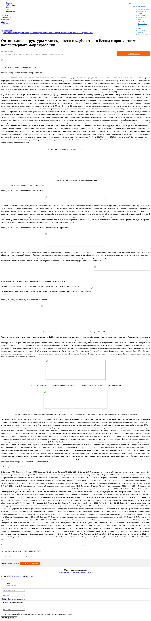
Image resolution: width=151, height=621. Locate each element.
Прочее (38, 54)
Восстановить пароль (16, 599)
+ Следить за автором (29, 563)
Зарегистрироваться (9, 618)
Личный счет (141, 26)
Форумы (9, 3)
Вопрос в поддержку (144, 34)
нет (39, 551)
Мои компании (142, 17)
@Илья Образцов (13, 563)
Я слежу (140, 19)
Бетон (33, 54)
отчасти (32, 551)
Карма (139, 28)
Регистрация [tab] (11, 585)
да (26, 551)
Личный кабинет (142, 24)
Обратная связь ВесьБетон (22, 576)
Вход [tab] (8, 583)
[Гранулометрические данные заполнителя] (75, 161)
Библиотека (10, 11)
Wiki (7, 9)
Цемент (8, 54)
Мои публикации (143, 15)
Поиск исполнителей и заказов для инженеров (75, 572)
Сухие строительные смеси (21, 54)
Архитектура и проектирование (52, 54)
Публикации (11, 5)
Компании (10, 7)
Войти (4, 599)
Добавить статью (133, 54)
